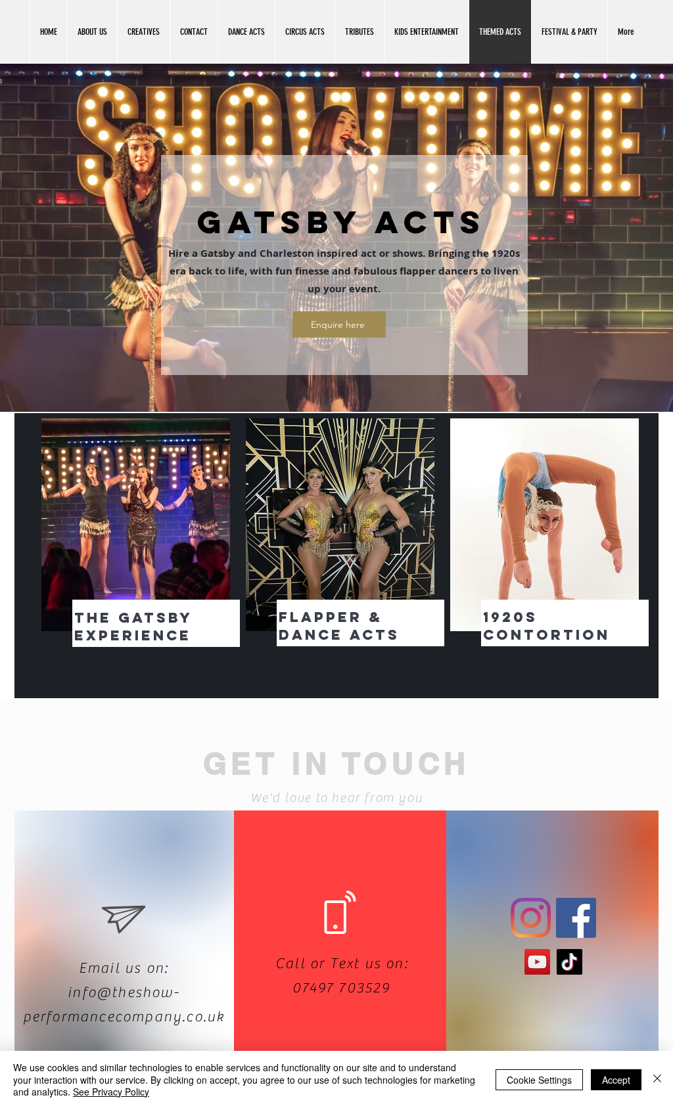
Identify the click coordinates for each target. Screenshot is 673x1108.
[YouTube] (537, 962)
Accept (616, 1079)
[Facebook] (576, 918)
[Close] (657, 1079)
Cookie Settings (539, 1079)
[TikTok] (569, 962)
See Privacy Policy (111, 1091)
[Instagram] (531, 918)
